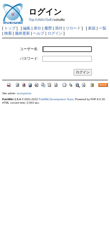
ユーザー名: (29, 49)
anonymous (24, 93)
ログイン (55, 33)
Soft (49, 19)
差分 (37, 28)
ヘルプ (38, 33)
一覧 (102, 28)
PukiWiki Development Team (56, 99)
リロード (73, 28)
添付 (58, 28)
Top (31, 19)
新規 (92, 28)
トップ (9, 28)
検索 (8, 33)
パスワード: (29, 58)
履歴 (48, 28)
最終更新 (22, 33)
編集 (26, 28)
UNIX (40, 19)
